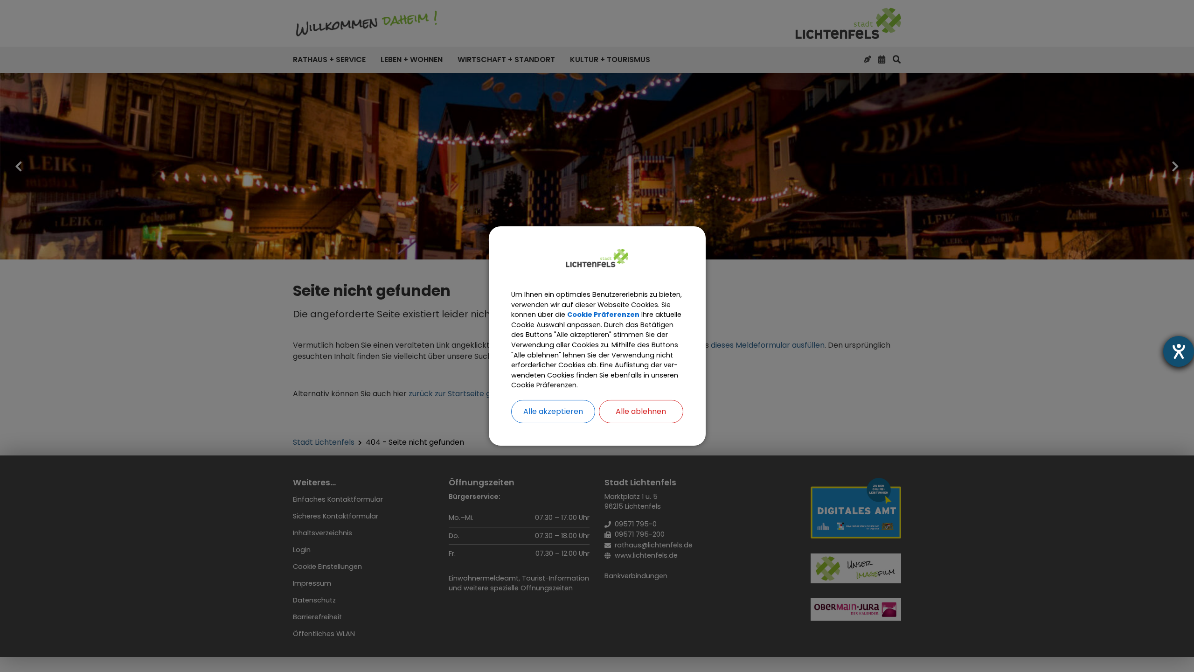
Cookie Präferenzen (603, 314)
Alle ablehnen (641, 411)
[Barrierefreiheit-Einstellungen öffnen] (1178, 351)
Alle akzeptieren (553, 411)
